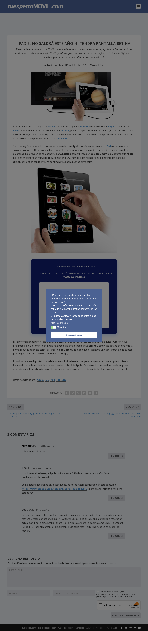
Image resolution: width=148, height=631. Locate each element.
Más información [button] (59, 322)
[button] (53, 327)
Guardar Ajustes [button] (74, 335)
